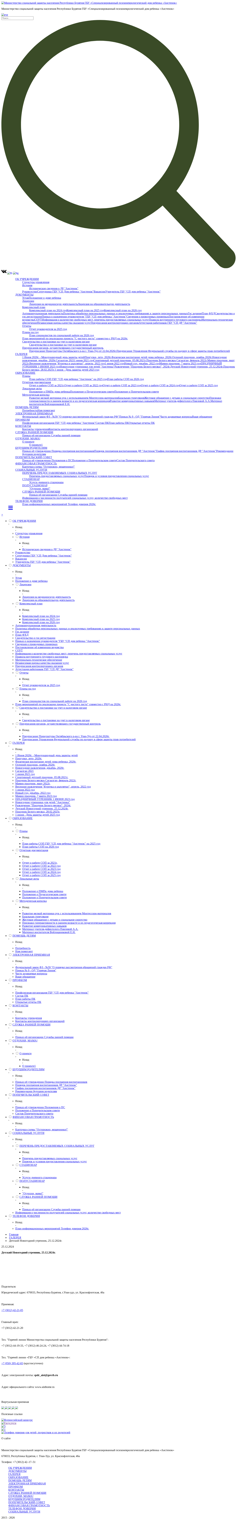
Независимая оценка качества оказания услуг (64, 322)
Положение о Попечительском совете (136, 391)
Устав (25, 297)
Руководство (29, 291)
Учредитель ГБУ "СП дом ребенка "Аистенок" (133, 291)
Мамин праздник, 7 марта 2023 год (180, 363)
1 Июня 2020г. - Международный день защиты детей (53, 357)
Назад (18, 527)
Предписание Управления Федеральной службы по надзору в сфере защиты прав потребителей (173, 350)
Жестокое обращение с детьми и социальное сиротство (176, 397)
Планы (26, 376)
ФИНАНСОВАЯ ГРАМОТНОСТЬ (36, 463)
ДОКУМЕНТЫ (24, 294)
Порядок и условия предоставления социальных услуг (116, 476)
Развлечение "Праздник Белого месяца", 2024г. (142, 366)
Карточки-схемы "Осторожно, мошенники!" (48, 466)
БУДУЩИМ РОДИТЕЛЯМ (31, 447)
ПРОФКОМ (22, 419)
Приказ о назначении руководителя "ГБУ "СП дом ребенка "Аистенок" (84, 316)
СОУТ (38, 319)
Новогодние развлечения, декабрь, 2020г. (39, 767)
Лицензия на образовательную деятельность (104, 304)
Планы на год (30, 332)
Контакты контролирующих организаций (73, 429)
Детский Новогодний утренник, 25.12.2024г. (196, 366)
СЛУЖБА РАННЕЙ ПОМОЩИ (34, 432)
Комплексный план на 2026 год (123, 310)
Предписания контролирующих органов (115, 322)
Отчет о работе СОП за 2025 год (198, 385)
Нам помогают (46, 410)
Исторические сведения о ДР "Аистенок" (53, 288)
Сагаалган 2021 (65, 360)
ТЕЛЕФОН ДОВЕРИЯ (29, 501)
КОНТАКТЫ (23, 426)
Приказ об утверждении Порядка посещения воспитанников (58, 451)
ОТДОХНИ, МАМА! (27, 438)
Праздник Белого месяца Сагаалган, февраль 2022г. (176, 360)
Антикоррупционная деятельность (42, 313)
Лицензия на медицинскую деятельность (53, 304)
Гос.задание (195, 313)
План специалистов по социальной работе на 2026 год (61, 335)
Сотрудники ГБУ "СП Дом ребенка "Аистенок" (65, 291)
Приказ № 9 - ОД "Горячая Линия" (139, 416)
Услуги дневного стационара (46, 482)
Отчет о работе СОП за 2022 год (83, 385)
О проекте (28, 441)
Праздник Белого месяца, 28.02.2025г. (37, 811)
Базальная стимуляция (131, 397)
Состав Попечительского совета (136, 460)
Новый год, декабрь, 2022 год (141, 363)
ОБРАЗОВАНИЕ (25, 372)
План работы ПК (119, 422)
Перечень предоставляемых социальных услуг (56, 476)
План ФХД (208, 313)
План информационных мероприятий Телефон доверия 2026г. (59, 504)
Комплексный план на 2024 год (48, 310)
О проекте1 (36, 444)
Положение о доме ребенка (45, 297)
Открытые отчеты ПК (142, 422)
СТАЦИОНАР (31, 479)
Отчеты (26, 325)
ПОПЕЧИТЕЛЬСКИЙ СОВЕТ (33, 457)
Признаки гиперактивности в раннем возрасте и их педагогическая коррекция (69, 922)
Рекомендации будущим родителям (36, 1091)
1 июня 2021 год (84, 360)
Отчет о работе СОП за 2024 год (160, 385)
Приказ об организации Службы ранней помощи (51, 435)
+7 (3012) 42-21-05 (12, 1310)
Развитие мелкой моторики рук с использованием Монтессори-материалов (73, 397)
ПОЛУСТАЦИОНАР (35, 485)
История (27, 285)
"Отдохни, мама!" (39, 488)
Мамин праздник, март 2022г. (32, 783)
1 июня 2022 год (114, 363)
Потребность (29, 410)
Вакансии (99, 291)
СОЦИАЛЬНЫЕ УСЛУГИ (31, 469)
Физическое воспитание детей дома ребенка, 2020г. (141, 357)
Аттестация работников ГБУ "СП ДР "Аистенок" (168, 322)
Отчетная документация (36, 382)
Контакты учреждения (35, 429)
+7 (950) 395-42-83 (12, 1363)
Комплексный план (33, 307)
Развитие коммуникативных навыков (132, 401)
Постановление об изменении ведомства (39, 647)
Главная (13, 1234)
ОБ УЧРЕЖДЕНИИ (27, 279)
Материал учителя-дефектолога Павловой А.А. (182, 401)
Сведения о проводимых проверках (147, 316)
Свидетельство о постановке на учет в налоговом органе (56, 341)
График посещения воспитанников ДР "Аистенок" (186, 451)
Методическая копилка (35, 394)
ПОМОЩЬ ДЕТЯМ (27, 407)
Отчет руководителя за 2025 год (48, 329)
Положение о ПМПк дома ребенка (49, 391)
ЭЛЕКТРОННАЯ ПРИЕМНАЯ (34, 413)
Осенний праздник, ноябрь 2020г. (192, 357)
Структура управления (35, 282)
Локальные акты (32, 388)
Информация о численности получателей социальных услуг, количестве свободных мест (75, 497)
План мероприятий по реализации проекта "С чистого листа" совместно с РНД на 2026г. (75, 338)
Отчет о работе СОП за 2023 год (122, 385)
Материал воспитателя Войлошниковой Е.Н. (48, 932)
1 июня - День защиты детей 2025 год (77, 369)
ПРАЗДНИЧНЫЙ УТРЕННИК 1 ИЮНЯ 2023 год (45, 799)
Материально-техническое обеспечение (38, 659)
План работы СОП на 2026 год (125, 379)
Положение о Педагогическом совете (92, 391)
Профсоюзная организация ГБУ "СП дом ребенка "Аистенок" (59, 422)
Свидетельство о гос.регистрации (35, 637)
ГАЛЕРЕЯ (21, 354)
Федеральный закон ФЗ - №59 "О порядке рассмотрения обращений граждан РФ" (70, 416)
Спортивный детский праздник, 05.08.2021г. (120, 360)
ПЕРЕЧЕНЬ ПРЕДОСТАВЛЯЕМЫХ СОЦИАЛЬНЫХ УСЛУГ (59, 472)
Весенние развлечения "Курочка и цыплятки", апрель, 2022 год (67, 363)
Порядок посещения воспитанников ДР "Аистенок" (125, 451)
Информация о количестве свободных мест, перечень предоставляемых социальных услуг (95, 319)
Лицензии (28, 300)
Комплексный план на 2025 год (85, 310)
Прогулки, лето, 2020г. (98, 357)
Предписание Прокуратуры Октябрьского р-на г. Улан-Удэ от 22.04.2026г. (72, 350)
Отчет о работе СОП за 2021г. (46, 385)
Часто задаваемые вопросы (176, 416)
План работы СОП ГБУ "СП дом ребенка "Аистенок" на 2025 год (68, 379)
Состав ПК (102, 422)
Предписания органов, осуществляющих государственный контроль (62, 347)
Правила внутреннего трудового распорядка (175, 319)
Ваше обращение (202, 416)
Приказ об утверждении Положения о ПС (47, 460)
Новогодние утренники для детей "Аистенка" (87, 366)
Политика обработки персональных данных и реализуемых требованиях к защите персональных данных (125, 313)
